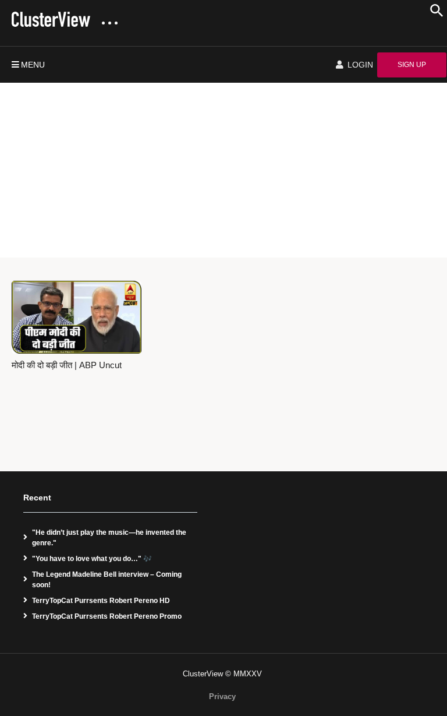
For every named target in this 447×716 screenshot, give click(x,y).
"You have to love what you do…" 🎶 (92, 559)
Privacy (222, 696)
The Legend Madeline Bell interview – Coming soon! (107, 579)
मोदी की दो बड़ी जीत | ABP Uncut (67, 365)
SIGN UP (412, 65)
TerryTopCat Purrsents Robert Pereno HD (101, 601)
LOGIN (359, 64)
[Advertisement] (223, 170)
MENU (33, 64)
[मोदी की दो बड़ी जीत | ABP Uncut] (76, 317)
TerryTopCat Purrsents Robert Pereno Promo (107, 616)
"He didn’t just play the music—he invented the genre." (109, 537)
